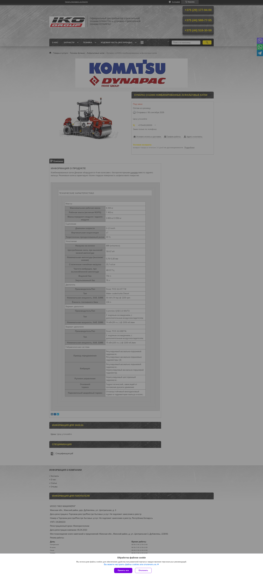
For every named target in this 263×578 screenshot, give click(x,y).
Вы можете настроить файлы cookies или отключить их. (130, 564)
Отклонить (143, 570)
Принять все (123, 570)
